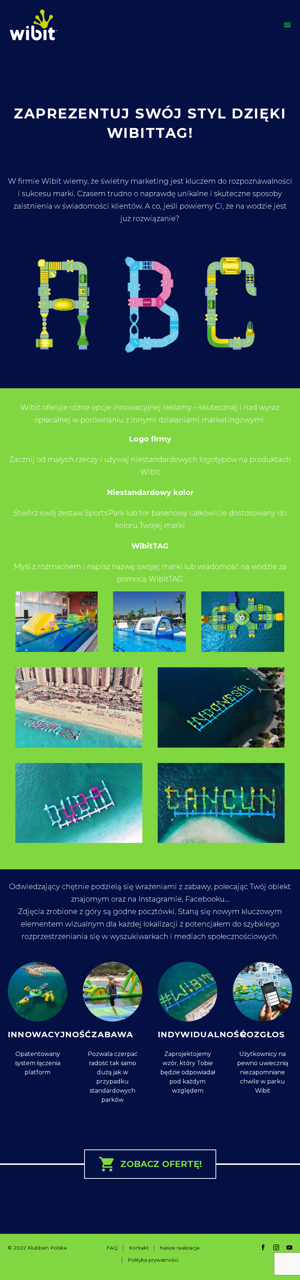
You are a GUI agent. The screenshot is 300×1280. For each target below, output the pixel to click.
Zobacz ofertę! (150, 1164)
